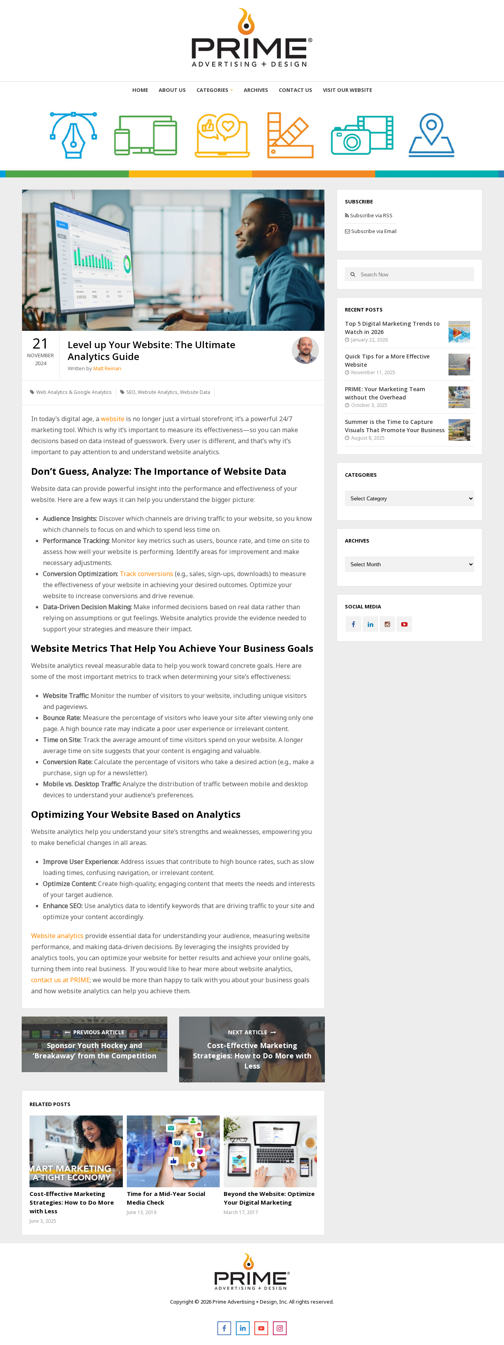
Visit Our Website (347, 89)
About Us (172, 89)
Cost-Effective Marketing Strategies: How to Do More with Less (252, 1056)
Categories (212, 89)
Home (140, 89)
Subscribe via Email (373, 231)
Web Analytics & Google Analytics (74, 392)
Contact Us (295, 89)
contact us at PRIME (60, 980)
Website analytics (57, 935)
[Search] (352, 274)
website (112, 418)
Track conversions (146, 573)
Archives (256, 89)
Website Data (195, 392)
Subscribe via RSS (371, 215)
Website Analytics (158, 392)
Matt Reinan (107, 368)
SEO (130, 392)
